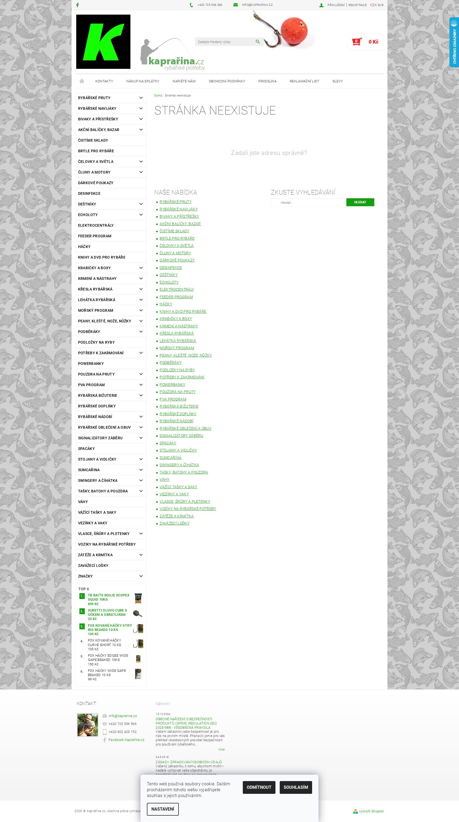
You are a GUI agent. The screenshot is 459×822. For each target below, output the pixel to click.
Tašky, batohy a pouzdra (103, 491)
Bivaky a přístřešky (98, 119)
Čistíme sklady (93, 140)
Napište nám (184, 81)
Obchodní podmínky (227, 81)
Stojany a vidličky (97, 459)
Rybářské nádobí (95, 417)
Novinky (163, 704)
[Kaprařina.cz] (103, 42)
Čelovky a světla (95, 161)
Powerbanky (91, 363)
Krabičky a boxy (94, 268)
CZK (373, 5)
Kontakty (104, 81)
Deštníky (87, 204)
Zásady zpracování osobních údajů (189, 762)
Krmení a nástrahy (97, 278)
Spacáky (86, 448)
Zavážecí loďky (93, 565)
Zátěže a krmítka (95, 555)
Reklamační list (304, 81)
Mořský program (95, 310)
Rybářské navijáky (97, 108)
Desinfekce (89, 193)
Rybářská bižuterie (97, 395)
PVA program (91, 385)
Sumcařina (89, 470)
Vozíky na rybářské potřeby (107, 544)
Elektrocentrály (96, 225)
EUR (381, 5)
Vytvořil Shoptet (371, 811)
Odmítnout (259, 787)
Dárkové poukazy (96, 183)
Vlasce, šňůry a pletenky (104, 534)
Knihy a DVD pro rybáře (101, 257)
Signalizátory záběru (100, 438)
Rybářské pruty (94, 98)
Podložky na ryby (96, 342)
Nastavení (162, 809)
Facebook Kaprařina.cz (126, 740)
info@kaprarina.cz (123, 716)
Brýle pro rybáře (96, 151)
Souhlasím (296, 787)
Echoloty (88, 215)
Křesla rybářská (95, 289)
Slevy (338, 81)
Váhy (83, 502)
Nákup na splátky (142, 81)
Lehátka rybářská (96, 300)
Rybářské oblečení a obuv (104, 427)
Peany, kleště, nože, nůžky (104, 321)
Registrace (357, 5)
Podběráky (89, 332)
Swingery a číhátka (98, 480)
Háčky (84, 247)
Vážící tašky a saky (97, 512)
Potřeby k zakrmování (101, 353)
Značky (85, 576)
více (221, 749)
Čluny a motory (94, 172)
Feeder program (94, 236)
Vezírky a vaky (92, 523)
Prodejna (267, 81)
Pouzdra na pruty (96, 374)
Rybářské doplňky (97, 406)
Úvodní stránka (82, 81)
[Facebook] (78, 5)
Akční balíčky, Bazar (98, 130)
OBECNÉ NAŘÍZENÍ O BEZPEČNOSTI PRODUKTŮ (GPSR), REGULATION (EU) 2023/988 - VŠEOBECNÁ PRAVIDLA (186, 723)
